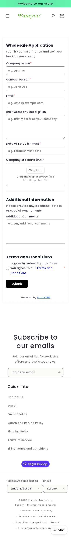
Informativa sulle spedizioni (30, 522)
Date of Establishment (23, 144)
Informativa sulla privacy (37, 510)
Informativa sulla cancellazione (37, 528)
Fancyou (33, 500)
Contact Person (18, 79)
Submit (17, 284)
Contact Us (16, 397)
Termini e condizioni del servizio (37, 516)
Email (11, 96)
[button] (7, 16)
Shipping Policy (18, 431)
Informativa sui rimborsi (41, 504)
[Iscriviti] (59, 372)
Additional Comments (22, 216)
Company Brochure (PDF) (25, 160)
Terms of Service (20, 440)
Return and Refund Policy (25, 423)
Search (13, 405)
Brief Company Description (26, 112)
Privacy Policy (17, 414)
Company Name (19, 63)
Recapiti (56, 522)
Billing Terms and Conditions (28, 448)
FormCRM (43, 297)
